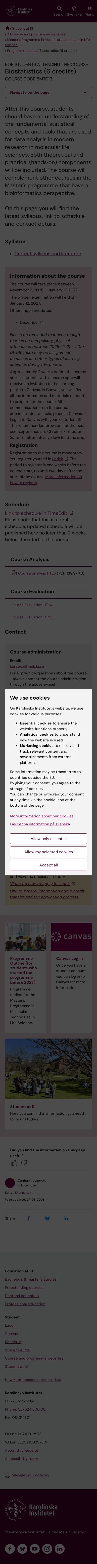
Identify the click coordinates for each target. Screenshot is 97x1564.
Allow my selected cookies (48, 851)
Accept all (48, 865)
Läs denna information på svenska (40, 824)
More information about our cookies (42, 816)
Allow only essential (49, 838)
